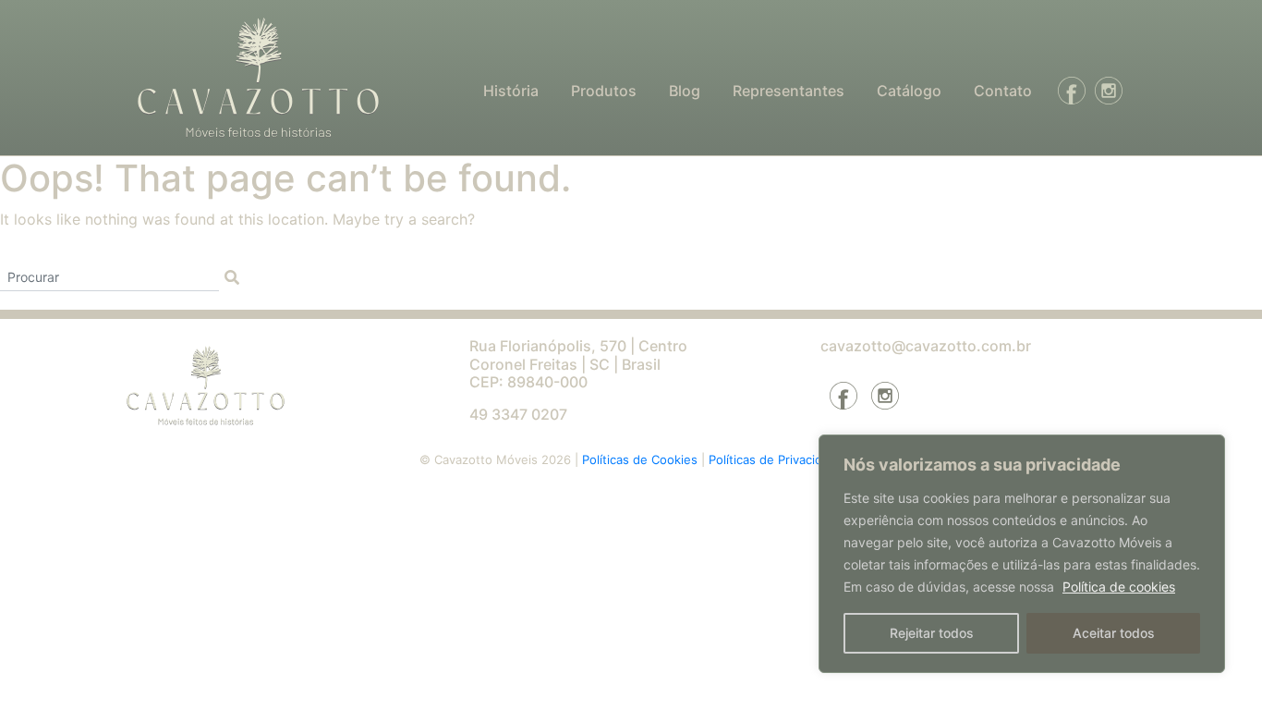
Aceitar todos (1114, 633)
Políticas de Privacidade (776, 459)
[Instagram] (1104, 90)
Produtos (604, 90)
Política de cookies (1118, 586)
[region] (1022, 554)
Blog (684, 90)
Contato (1003, 90)
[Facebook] (1067, 90)
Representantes (788, 90)
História (511, 90)
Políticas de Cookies (641, 459)
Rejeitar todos (932, 633)
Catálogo (909, 90)
